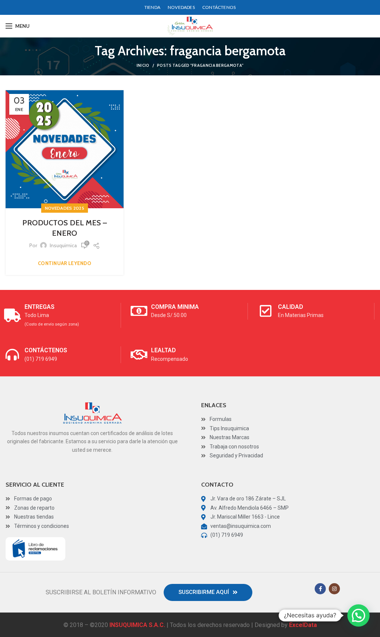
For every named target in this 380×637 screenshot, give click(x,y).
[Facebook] (320, 588)
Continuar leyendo (64, 263)
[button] (208, 592)
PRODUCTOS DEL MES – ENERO (64, 228)
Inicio (143, 65)
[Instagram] (334, 588)
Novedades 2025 (64, 208)
